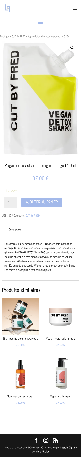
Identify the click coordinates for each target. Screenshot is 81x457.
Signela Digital (67, 447)
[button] (72, 47)
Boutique (4, 36)
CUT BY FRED (18, 36)
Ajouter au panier (42, 202)
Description (15, 229)
